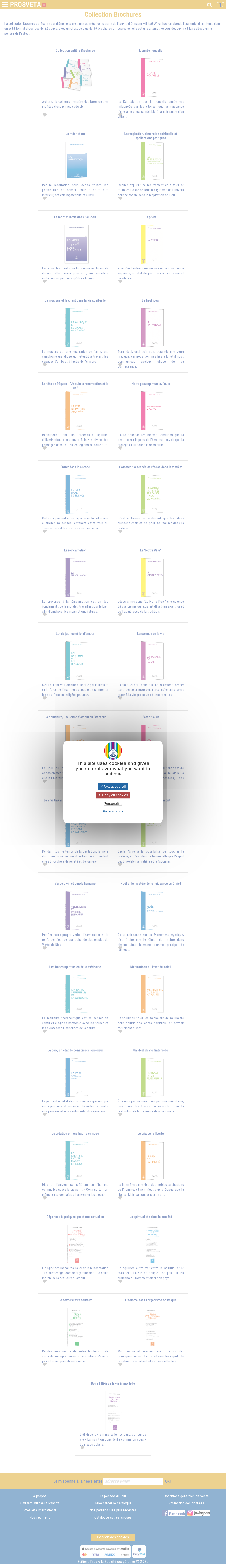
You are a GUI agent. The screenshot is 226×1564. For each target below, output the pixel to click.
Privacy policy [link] (113, 811)
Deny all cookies (114, 795)
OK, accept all (114, 786)
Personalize (113, 804)
